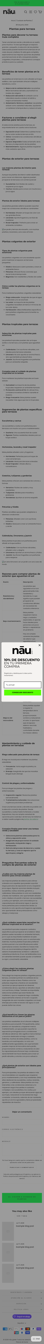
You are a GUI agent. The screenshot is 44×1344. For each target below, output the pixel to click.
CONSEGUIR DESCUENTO (22, 692)
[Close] (40, 645)
